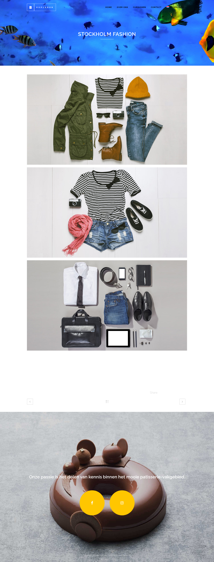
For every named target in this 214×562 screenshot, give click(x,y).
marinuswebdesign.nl (120, 555)
